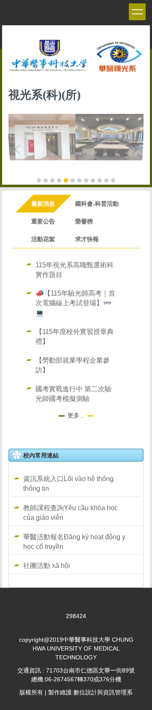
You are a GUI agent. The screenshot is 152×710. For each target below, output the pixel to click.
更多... (76, 415)
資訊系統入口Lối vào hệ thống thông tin (68, 483)
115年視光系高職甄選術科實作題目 (74, 269)
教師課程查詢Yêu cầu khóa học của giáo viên (70, 512)
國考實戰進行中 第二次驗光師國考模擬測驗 (73, 393)
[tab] (38, 180)
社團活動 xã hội (46, 565)
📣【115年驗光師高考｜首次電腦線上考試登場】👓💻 (75, 302)
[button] (19, 149)
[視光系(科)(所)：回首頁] (76, 58)
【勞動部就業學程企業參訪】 (72, 365)
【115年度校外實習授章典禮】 (74, 336)
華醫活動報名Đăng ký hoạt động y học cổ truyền (74, 541)
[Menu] (137, 11)
